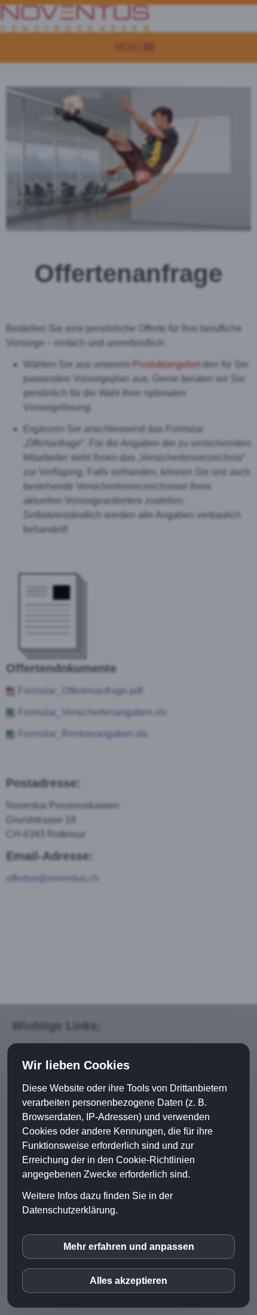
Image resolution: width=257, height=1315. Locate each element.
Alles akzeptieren (128, 1281)
